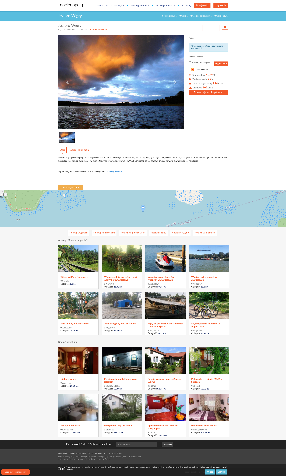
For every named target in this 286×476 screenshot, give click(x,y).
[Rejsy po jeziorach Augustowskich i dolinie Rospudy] (165, 305)
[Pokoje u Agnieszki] (78, 407)
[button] (67, 82)
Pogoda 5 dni (221, 64)
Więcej (210, 472)
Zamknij (221, 472)
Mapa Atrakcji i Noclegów (110, 5)
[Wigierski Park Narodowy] (78, 258)
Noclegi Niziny (158, 233)
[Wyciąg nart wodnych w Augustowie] (209, 258)
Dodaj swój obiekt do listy (15, 472)
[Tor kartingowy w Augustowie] (122, 305)
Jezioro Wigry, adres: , (70, 187)
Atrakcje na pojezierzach (200, 16)
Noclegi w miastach (205, 233)
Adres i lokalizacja (79, 150)
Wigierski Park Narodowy (74, 277)
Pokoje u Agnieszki (70, 425)
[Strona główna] (70, 4)
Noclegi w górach (78, 233)
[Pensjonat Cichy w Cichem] (122, 407)
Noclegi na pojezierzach (133, 233)
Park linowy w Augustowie (74, 323)
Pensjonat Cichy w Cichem (118, 425)
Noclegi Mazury (114, 172)
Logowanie (221, 5)
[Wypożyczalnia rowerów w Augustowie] (209, 305)
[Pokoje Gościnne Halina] (209, 407)
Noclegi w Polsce (140, 5)
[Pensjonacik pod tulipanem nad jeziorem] (122, 360)
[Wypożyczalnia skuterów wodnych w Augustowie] (165, 258)
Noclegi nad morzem (104, 233)
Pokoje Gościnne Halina (204, 425)
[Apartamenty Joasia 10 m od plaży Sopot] (165, 407)
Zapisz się (167, 444)
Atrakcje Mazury (221, 16)
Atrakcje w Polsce (165, 5)
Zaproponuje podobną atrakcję (208, 92)
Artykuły (186, 5)
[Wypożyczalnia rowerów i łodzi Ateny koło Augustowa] (122, 258)
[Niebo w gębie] (78, 360)
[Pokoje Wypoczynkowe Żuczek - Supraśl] (165, 360)
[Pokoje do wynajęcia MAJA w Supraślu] (209, 360)
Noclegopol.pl (169, 16)
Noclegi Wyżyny (180, 233)
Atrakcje (182, 16)
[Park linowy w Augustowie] (78, 305)
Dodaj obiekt (202, 5)
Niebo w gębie (68, 379)
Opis (62, 150)
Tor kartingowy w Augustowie (120, 323)
